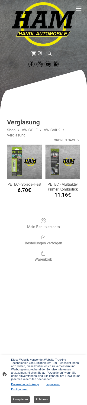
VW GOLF (30, 130)
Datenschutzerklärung (25, 384)
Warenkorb (43, 259)
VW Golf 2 (52, 130)
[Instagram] (39, 64)
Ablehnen (42, 399)
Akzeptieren (20, 399)
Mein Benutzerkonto (43, 227)
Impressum (53, 384)
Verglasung (16, 135)
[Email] (56, 64)
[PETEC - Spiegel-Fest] (24, 162)
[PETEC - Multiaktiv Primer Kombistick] (62, 162)
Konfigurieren (19, 389)
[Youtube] (48, 64)
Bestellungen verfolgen (43, 243)
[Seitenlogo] (43, 24)
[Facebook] (31, 64)
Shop (11, 130)
